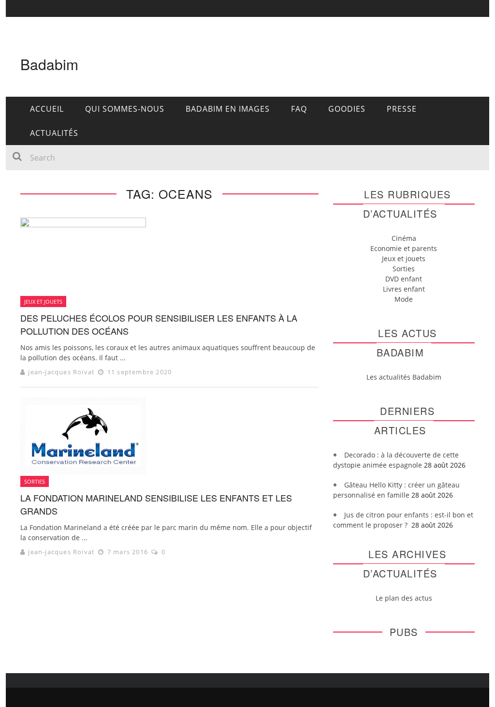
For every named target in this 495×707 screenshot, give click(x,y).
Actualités (54, 133)
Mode (403, 299)
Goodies (346, 108)
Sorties (34, 481)
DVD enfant (403, 278)
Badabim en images (228, 108)
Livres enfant (404, 289)
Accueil (47, 108)
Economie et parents (403, 248)
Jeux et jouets (43, 301)
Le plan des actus (404, 598)
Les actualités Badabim (403, 377)
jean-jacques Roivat (61, 372)
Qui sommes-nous (124, 108)
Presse (402, 108)
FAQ (299, 108)
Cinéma (404, 238)
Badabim (49, 64)
